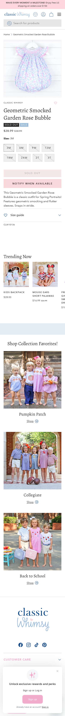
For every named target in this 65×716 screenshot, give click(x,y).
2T (37, 157)
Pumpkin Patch (32, 414)
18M (10, 157)
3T (49, 157)
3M (9, 147)
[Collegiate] (32, 460)
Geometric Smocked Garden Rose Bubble (34, 35)
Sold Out (33, 173)
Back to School (32, 576)
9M (34, 147)
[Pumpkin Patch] (32, 380)
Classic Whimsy (13, 103)
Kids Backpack (14, 292)
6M (21, 147)
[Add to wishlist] (55, 103)
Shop (30, 421)
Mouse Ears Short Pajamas (43, 294)
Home (7, 35)
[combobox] (32, 23)
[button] (51, 14)
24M (24, 157)
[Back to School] (32, 541)
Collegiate (33, 495)
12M (48, 147)
